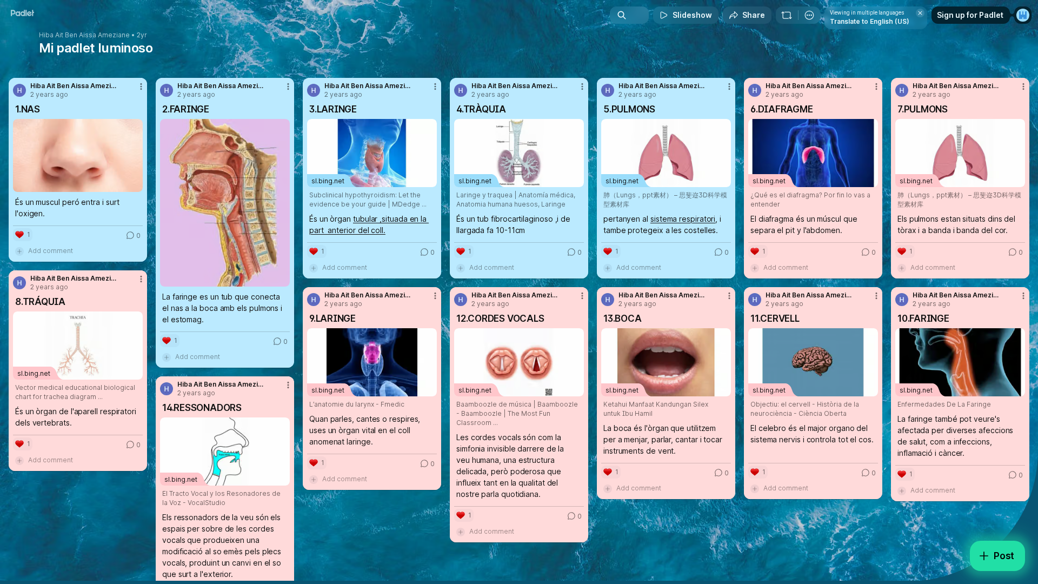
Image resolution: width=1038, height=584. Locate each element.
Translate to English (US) (869, 21)
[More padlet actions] (809, 15)
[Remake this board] (786, 15)
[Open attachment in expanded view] (78, 155)
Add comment (50, 251)
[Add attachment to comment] (19, 251)
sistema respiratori (682, 218)
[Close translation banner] (920, 13)
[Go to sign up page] (1023, 15)
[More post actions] (141, 86)
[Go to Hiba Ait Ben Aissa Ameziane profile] (19, 90)
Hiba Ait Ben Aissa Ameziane (84, 35)
